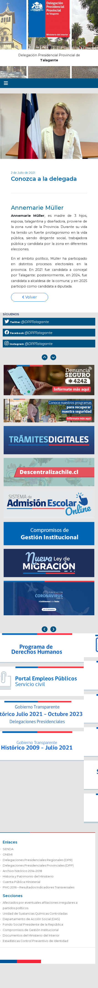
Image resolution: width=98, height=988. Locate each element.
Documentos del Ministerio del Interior (31, 935)
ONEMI (8, 854)
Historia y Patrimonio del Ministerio (28, 876)
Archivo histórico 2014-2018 (22, 871)
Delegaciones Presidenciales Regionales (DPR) (37, 860)
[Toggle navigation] (6, 83)
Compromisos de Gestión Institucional (31, 930)
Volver (30, 297)
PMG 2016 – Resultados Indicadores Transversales (38, 887)
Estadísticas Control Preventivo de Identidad (35, 941)
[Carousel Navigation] (49, 357)
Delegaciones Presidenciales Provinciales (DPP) (38, 865)
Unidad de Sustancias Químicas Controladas (35, 913)
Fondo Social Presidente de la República (33, 924)
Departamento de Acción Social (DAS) (31, 919)
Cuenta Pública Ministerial (21, 882)
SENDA (8, 849)
